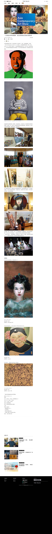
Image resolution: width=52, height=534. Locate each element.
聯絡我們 (14, 479)
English (5, 481)
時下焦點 (5, 3)
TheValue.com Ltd (26, 485)
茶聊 (22, 3)
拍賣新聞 (13, 3)
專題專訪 (9, 3)
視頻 (19, 3)
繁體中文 (5, 479)
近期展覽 (16, 3)
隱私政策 (14, 481)
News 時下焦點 (21, 438)
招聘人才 (14, 480)
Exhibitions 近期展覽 (21, 450)
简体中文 (5, 480)
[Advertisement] (18, 424)
